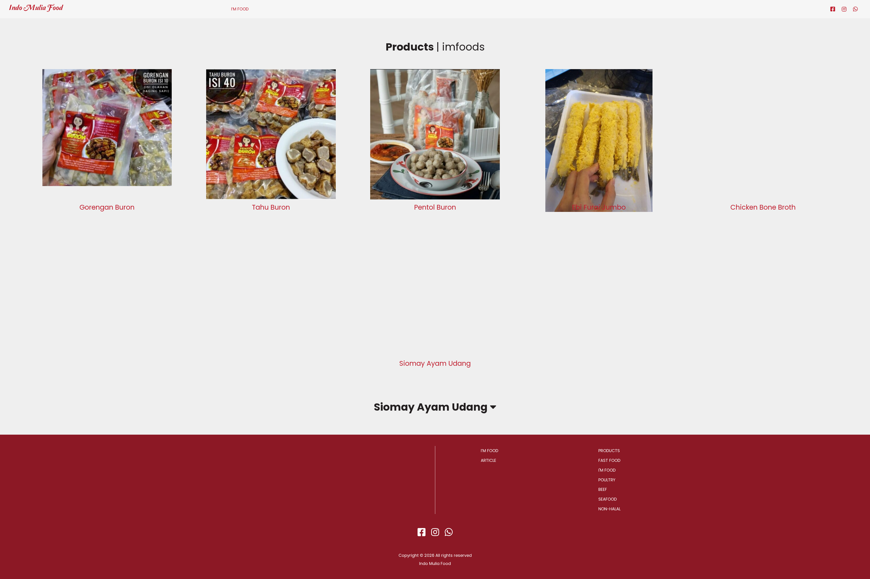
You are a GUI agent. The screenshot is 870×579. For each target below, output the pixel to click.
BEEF (602, 489)
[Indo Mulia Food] (36, 6)
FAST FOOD (609, 460)
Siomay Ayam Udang (432, 407)
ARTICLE (488, 460)
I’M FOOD (240, 9)
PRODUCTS (609, 450)
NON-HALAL (609, 509)
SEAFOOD (607, 499)
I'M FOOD (607, 470)
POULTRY (606, 480)
